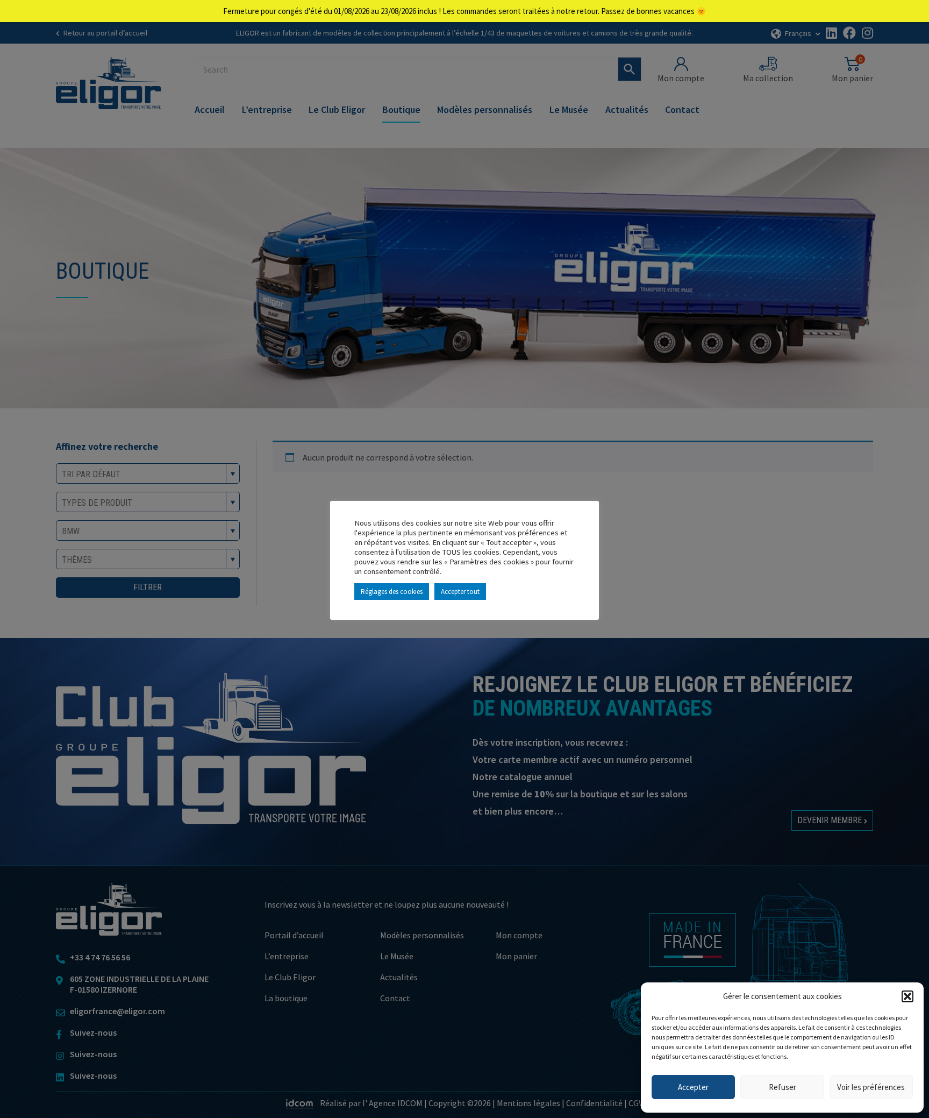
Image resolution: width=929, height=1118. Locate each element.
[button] (907, 996)
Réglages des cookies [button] (392, 591)
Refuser (782, 1087)
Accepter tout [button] (460, 591)
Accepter (693, 1087)
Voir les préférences (871, 1087)
